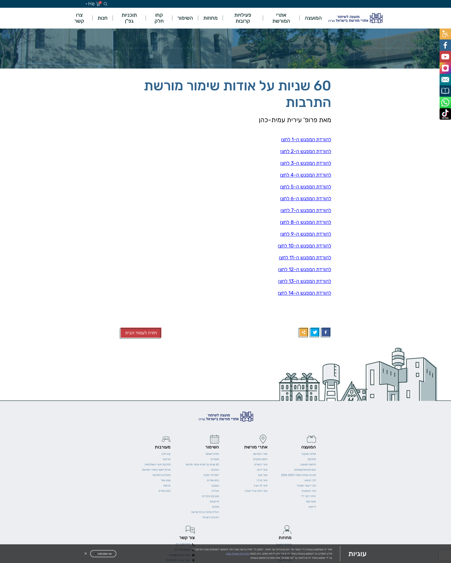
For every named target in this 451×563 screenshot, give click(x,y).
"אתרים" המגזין (211, 475)
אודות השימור (212, 454)
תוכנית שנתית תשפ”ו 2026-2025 (298, 475)
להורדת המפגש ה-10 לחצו (304, 246)
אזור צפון (262, 475)
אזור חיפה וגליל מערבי (256, 491)
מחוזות (210, 18)
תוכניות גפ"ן (129, 18)
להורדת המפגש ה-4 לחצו (305, 175)
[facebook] (447, 40)
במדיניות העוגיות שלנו (237, 553)
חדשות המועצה (308, 464)
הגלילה (215, 491)
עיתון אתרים (213, 480)
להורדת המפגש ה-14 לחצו (304, 293)
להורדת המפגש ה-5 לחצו (305, 187)
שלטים (215, 506)
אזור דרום (262, 469)
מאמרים (215, 459)
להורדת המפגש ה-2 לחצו (305, 151)
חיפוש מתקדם (260, 459)
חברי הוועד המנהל (306, 485)
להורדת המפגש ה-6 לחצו (305, 198)
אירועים (167, 459)
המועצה (313, 18)
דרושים (312, 506)
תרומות (167, 485)
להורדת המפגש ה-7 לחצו (305, 210)
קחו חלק (159, 18)
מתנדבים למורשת (162, 475)
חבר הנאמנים (309, 491)
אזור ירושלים (260, 464)
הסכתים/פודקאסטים (305, 469)
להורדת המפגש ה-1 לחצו (306, 139)
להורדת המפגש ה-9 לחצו (305, 234)
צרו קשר (79, 18)
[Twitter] (314, 332)
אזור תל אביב (260, 485)
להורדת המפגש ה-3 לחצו (305, 163)
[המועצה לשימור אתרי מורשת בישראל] (355, 18)
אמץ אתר (166, 480)
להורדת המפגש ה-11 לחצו (305, 257)
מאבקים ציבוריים (210, 496)
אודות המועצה (308, 454)
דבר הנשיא (310, 480)
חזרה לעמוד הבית (141, 332)
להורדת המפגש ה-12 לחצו (304, 269)
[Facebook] (325, 332)
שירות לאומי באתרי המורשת (156, 469)
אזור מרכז (262, 480)
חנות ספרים (165, 491)
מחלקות (312, 459)
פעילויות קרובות (242, 18)
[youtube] (447, 48)
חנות (102, 18)
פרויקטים (214, 501)
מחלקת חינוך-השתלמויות (158, 464)
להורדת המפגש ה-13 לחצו (304, 281)
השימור (185, 18)
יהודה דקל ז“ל (308, 496)
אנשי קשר (310, 501)
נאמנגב (215, 485)
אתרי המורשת (281, 18)
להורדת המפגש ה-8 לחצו (305, 222)
